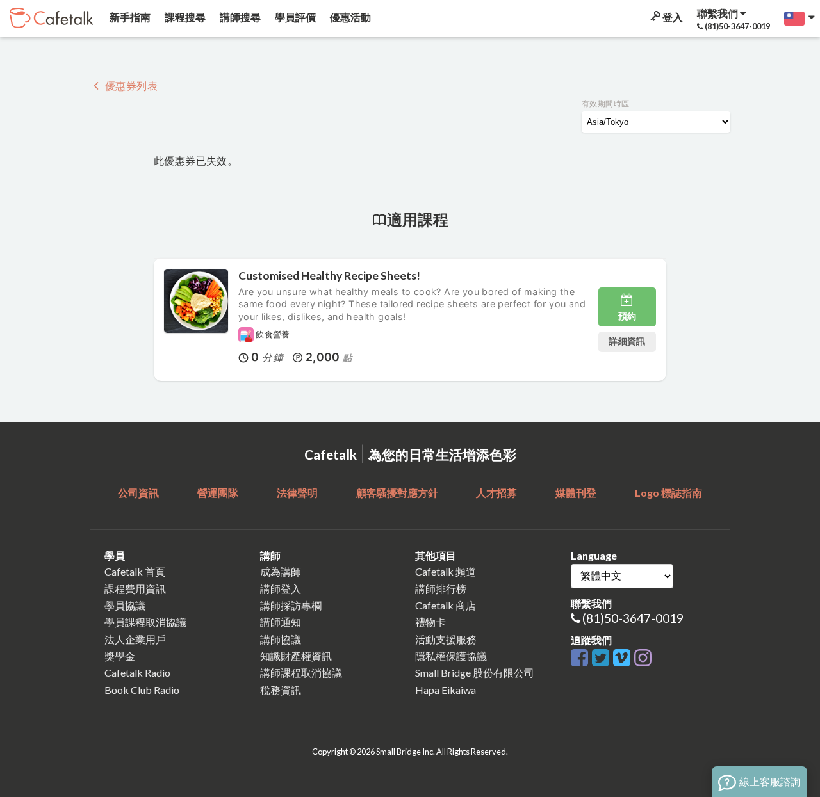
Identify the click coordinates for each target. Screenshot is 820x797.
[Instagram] (643, 658)
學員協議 (124, 605)
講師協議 (280, 639)
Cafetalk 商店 (445, 605)
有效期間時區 (605, 103)
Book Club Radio (141, 690)
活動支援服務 (446, 639)
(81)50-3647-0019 (633, 618)
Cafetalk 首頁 (134, 571)
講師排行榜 (440, 589)
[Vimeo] (623, 658)
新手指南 (129, 17)
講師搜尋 (239, 17)
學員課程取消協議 (145, 622)
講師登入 (280, 589)
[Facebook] (581, 658)
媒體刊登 (575, 493)
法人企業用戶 (135, 639)
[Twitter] (602, 658)
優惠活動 (349, 17)
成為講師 (280, 571)
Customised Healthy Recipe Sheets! (329, 275)
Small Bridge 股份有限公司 (474, 672)
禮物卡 (430, 622)
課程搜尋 (184, 17)
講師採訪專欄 (291, 605)
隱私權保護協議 (451, 656)
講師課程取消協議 (301, 672)
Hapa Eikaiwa (445, 690)
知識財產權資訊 (296, 656)
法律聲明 (297, 493)
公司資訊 (138, 493)
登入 (671, 17)
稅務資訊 (280, 690)
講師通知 (280, 622)
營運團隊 (217, 493)
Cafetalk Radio (137, 672)
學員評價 (294, 17)
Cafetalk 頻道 (445, 571)
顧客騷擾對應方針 (397, 493)
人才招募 (496, 493)
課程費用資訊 (135, 589)
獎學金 (119, 656)
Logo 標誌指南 (668, 493)
